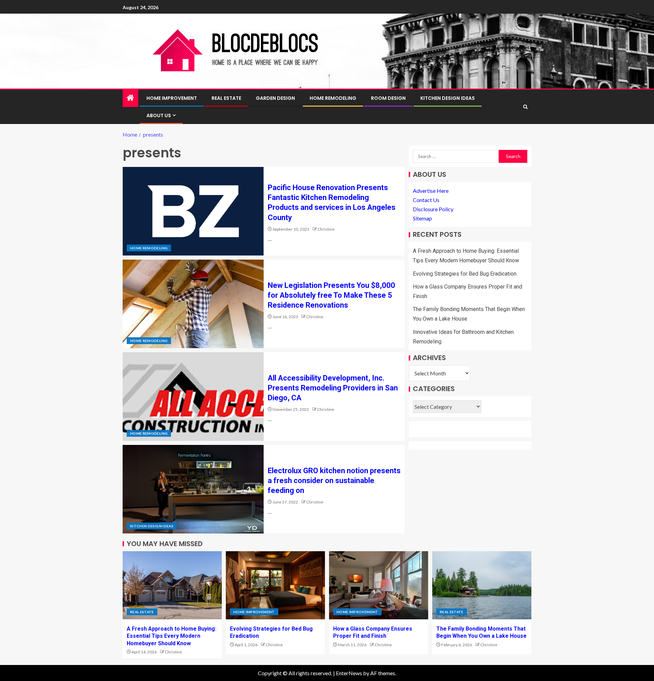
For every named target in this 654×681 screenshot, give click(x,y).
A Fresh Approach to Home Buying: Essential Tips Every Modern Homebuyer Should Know (171, 636)
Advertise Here (431, 190)
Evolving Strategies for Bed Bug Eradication (464, 273)
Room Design (388, 98)
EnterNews (349, 673)
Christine (325, 229)
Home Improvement (171, 98)
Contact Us (426, 200)
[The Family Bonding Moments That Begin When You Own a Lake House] (481, 585)
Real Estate (226, 98)
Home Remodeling (333, 98)
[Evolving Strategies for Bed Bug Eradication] (275, 585)
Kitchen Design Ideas (447, 98)
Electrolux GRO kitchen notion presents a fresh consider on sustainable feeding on (334, 480)
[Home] (130, 98)
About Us (158, 115)
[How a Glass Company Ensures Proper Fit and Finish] (378, 585)
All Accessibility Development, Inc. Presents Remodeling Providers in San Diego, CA (333, 388)
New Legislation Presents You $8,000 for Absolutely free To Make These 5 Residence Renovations (331, 295)
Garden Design (275, 98)
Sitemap (422, 218)
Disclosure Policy (433, 209)
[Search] (525, 106)
